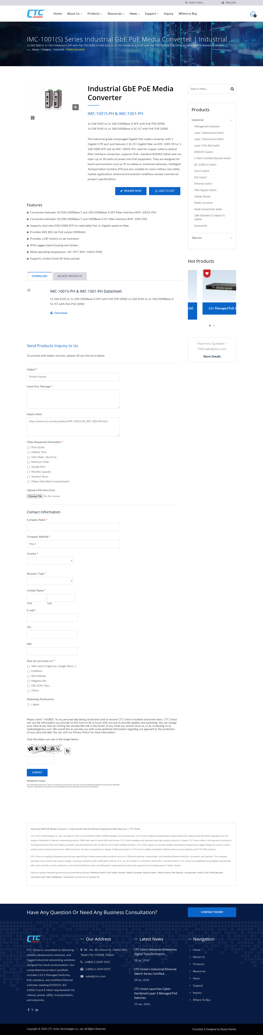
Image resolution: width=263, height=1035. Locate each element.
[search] (186, 2)
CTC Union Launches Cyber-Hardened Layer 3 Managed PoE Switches (155, 993)
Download (60, 313)
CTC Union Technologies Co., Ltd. (66, 1029)
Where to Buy (188, 14)
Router (122, 873)
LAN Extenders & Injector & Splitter (209, 217)
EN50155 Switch (203, 152)
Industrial (59, 49)
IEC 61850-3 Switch (205, 164)
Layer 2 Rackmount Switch (209, 139)
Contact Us (94, 877)
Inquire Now (133, 191)
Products (94, 14)
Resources (115, 14)
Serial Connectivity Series (208, 209)
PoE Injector (177, 873)
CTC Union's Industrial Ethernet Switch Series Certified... (155, 971)
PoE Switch (200, 177)
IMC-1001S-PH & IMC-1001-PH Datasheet (86, 291)
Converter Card (38, 877)
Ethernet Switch (203, 183)
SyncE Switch (201, 171)
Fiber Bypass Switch (205, 190)
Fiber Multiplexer (54, 877)
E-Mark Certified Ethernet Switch (212, 158)
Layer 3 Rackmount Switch (209, 133)
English (231, 2)
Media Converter (75, 49)
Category (46, 49)
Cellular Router (202, 196)
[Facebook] (28, 1010)
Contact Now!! (212, 912)
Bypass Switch (150, 873)
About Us (73, 14)
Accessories (200, 225)
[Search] (232, 89)
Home (57, 14)
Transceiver (68, 877)
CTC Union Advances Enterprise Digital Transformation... (155, 952)
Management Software (207, 126)
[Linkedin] (37, 1010)
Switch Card (203, 873)
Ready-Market (228, 1029)
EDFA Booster (216, 873)
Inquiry (168, 14)
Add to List (166, 191)
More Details (212, 356)
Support (151, 14)
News (134, 14)
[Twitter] (32, 1010)
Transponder (190, 873)
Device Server (164, 873)
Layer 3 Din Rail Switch (207, 145)
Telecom (197, 237)
